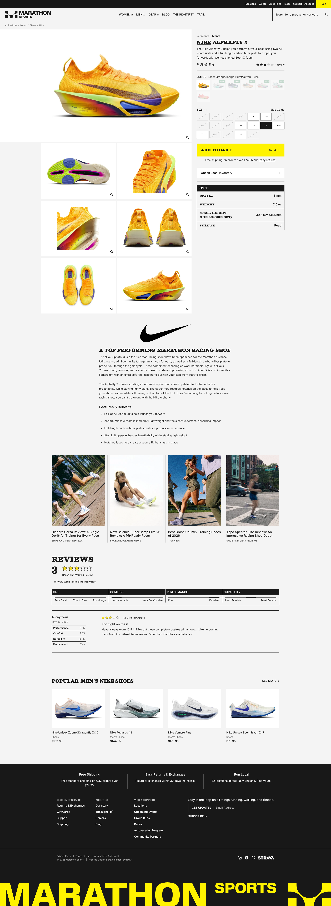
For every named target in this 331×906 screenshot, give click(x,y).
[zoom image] (187, 137)
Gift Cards (63, 811)
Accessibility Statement (106, 856)
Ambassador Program (148, 830)
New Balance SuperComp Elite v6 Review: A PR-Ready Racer (135, 534)
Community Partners (147, 836)
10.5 (253, 125)
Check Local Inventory (216, 173)
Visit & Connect (144, 799)
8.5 (202, 125)
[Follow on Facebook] (246, 858)
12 (202, 134)
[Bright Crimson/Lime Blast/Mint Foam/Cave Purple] (203, 97)
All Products (11, 25)
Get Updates (201, 807)
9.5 (228, 125)
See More (269, 680)
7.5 (266, 116)
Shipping (63, 824)
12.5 (215, 134)
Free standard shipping (76, 780)
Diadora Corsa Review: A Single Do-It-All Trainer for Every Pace (75, 534)
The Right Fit (104, 811)
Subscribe (196, 816)
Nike (41, 25)
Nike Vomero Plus (179, 732)
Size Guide (277, 109)
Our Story (102, 805)
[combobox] (302, 14)
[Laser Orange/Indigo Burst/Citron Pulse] (203, 85)
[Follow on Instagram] (240, 858)
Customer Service (69, 799)
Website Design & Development (105, 859)
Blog (99, 824)
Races (287, 3)
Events (262, 3)
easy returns (267, 160)
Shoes (33, 25)
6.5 (240, 116)
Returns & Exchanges (71, 805)
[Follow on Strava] (266, 858)
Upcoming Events (145, 811)
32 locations (220, 780)
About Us (102, 799)
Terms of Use (83, 856)
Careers (101, 818)
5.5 (215, 116)
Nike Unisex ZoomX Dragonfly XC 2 (75, 732)
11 (266, 125)
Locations (250, 3)
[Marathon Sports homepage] (28, 14)
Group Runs (275, 3)
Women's (203, 36)
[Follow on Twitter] (253, 858)
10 (240, 125)
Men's (23, 25)
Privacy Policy (64, 856)
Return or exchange (148, 780)
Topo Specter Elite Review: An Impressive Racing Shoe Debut (249, 534)
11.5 (279, 125)
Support (297, 3)
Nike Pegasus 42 (121, 732)
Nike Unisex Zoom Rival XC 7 (245, 732)
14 (240, 134)
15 (253, 134)
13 (228, 134)
